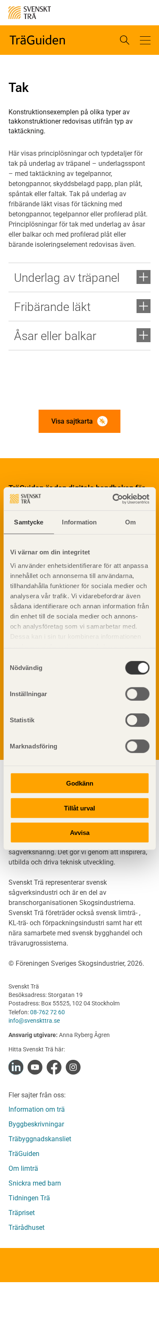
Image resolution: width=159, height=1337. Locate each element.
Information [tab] (79, 522)
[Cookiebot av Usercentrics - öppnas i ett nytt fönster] (113, 498)
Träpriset (21, 1213)
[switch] (137, 694)
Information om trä (36, 1109)
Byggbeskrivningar (36, 1124)
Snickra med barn (34, 1183)
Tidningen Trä (29, 1198)
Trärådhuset (26, 1228)
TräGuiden (23, 1154)
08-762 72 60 (47, 1012)
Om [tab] (130, 522)
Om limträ (23, 1168)
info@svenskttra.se (34, 1020)
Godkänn (79, 783)
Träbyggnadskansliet (39, 1139)
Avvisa (79, 832)
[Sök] (124, 40)
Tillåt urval (79, 807)
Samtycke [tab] (28, 522)
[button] (145, 40)
